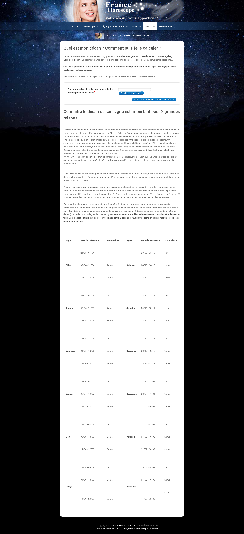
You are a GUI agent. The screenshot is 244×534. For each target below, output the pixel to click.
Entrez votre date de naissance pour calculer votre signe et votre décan (90, 91)
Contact (154, 528)
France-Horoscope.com (124, 525)
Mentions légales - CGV (108, 528)
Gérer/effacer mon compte (135, 528)
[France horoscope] (122, 11)
